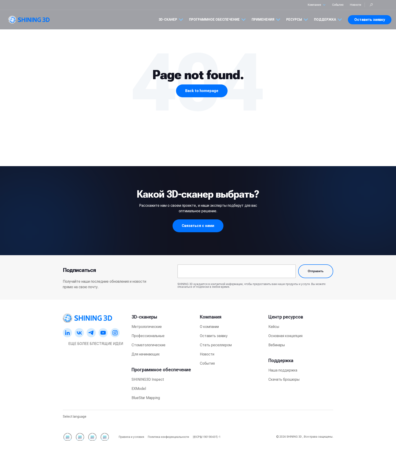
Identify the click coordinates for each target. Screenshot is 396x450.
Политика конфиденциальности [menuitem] (168, 437)
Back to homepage (201, 91)
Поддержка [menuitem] (280, 360)
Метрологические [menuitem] (147, 326)
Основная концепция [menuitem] (285, 336)
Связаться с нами (198, 226)
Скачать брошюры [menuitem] (284, 379)
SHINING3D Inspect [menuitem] (148, 379)
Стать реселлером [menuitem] (216, 345)
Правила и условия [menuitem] (131, 437)
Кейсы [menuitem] (273, 326)
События (338, 4)
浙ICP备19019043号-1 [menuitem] (207, 437)
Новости (355, 4)
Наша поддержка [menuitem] (282, 370)
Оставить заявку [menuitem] (214, 336)
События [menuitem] (207, 363)
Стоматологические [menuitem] (148, 345)
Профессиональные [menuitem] (148, 336)
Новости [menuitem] (207, 354)
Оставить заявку (369, 19)
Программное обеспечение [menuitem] (161, 369)
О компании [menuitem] (209, 326)
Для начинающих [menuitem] (146, 354)
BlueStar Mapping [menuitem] (146, 398)
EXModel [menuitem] (139, 388)
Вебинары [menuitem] (276, 345)
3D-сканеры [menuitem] (144, 317)
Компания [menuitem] (210, 317)
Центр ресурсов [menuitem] (285, 317)
